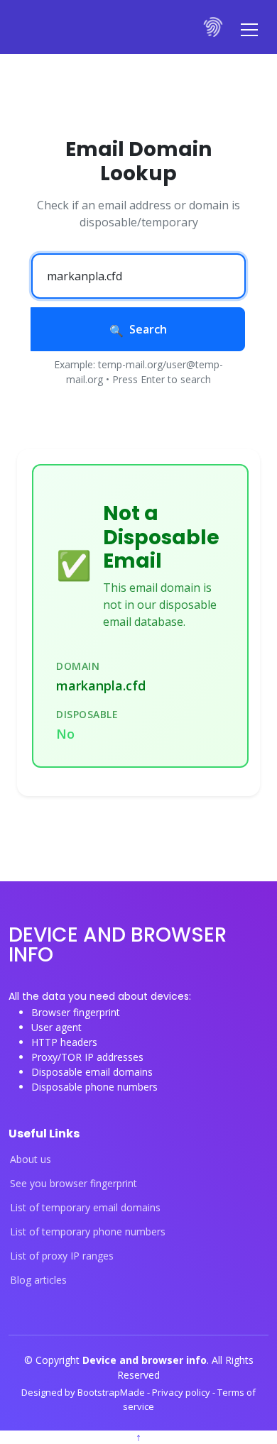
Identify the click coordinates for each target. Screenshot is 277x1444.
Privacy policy (182, 1392)
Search (148, 329)
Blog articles (38, 1280)
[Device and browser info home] (213, 27)
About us (30, 1159)
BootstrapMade (112, 1392)
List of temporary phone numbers (87, 1232)
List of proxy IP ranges (62, 1256)
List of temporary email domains (85, 1208)
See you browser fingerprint (73, 1184)
